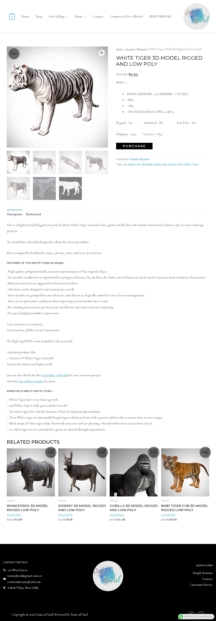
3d (124, 164)
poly (164, 164)
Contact (98, 16)
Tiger (180, 164)
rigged (171, 164)
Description (14, 214)
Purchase (134, 146)
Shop (39, 16)
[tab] (14, 214)
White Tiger (191, 164)
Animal (130, 49)
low (139, 164)
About (79, 16)
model (157, 164)
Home (25, 16)
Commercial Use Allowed (126, 16)
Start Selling (57, 16)
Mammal (142, 49)
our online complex (31, 381)
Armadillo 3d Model (55, 375)
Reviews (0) (33, 214)
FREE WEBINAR (160, 16)
